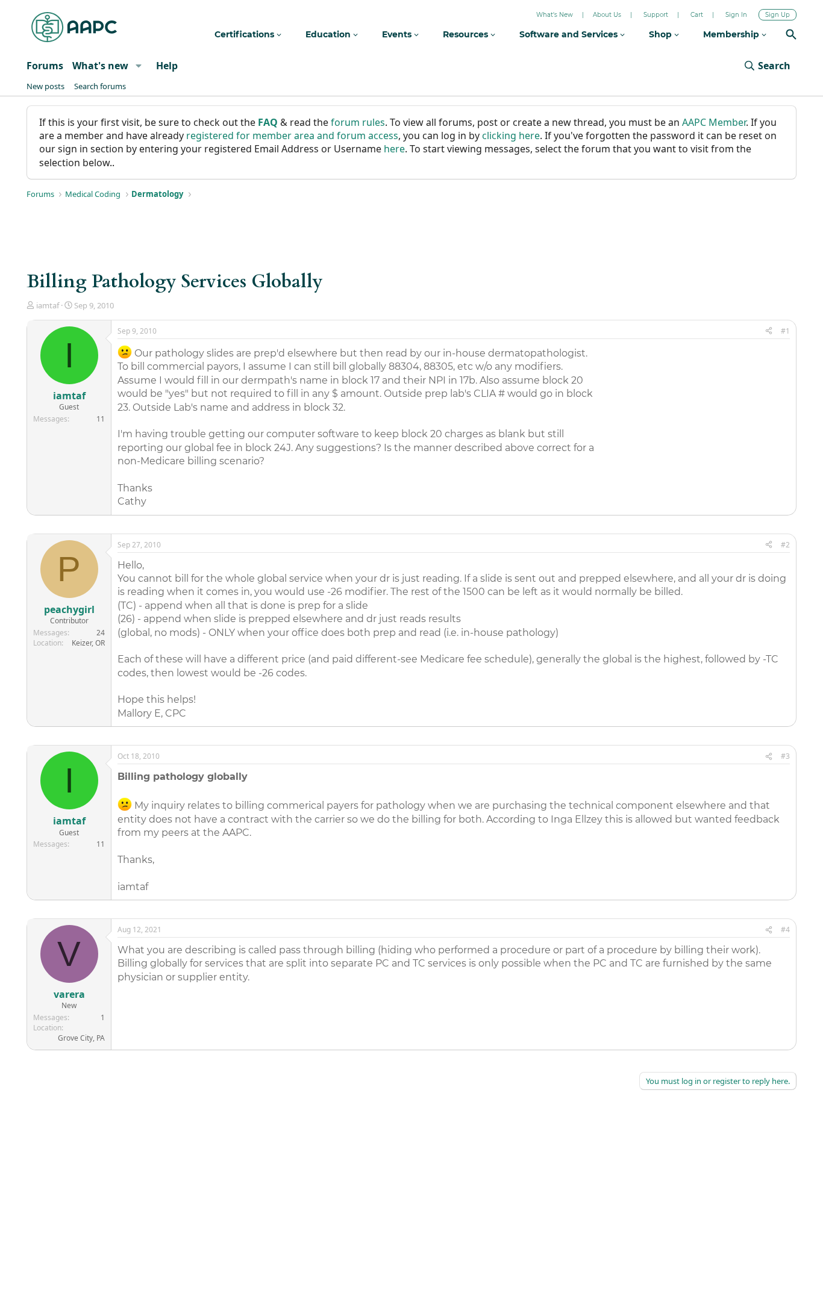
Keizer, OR (88, 643)
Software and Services (569, 34)
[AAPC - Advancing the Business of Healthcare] (74, 27)
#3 (785, 756)
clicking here (511, 135)
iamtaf (47, 305)
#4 (785, 929)
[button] (138, 65)
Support (655, 15)
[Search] (791, 36)
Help (167, 65)
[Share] (769, 331)
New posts (45, 86)
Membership (732, 34)
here (394, 148)
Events (398, 34)
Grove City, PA (81, 1038)
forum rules (358, 122)
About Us (607, 15)
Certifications (245, 34)
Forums (45, 65)
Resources (466, 34)
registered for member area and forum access (292, 135)
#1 (785, 331)
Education (329, 34)
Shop (661, 34)
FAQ (268, 122)
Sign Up (777, 15)
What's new (100, 65)
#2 (785, 545)
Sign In (736, 15)
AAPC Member (714, 122)
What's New (554, 15)
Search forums (100, 86)
